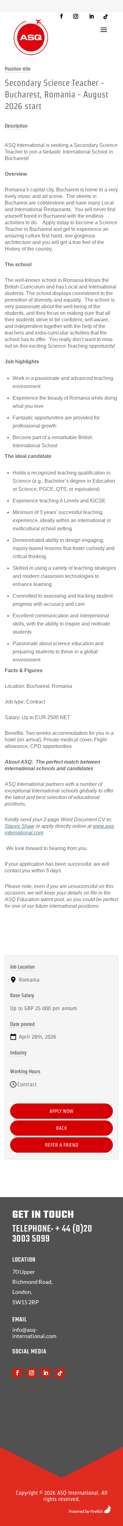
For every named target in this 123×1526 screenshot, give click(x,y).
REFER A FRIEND (61, 1145)
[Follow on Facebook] (61, 16)
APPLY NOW (61, 1111)
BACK (61, 1128)
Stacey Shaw (19, 826)
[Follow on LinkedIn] (91, 16)
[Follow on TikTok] (106, 17)
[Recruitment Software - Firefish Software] (90, 1511)
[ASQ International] (31, 37)
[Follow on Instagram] (76, 16)
